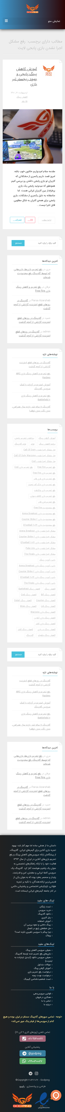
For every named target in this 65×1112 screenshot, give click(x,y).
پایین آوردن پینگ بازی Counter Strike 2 (37, 571)
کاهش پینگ (22, 97)
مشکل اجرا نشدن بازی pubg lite (40, 548)
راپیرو (22, 1086)
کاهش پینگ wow (28, 606)
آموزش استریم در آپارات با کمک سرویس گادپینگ (35, 387)
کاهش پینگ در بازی (46, 629)
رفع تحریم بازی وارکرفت (44, 490)
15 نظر (24, 101)
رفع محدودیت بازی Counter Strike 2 (38, 519)
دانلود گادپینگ (44, 914)
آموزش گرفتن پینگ (47, 438)
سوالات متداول (44, 964)
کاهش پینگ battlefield (29, 589)
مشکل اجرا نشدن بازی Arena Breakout (37, 531)
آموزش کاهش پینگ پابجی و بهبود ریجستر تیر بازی (24, 76)
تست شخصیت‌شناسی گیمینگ (37, 979)
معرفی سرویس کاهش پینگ (38, 950)
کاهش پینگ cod (28, 594)
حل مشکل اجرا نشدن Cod (43, 461)
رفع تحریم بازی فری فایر (44, 478)
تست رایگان (45, 906)
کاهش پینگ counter (45, 600)
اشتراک (18, 220)
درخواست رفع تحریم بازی (39, 972)
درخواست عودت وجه (41, 975)
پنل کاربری (46, 917)
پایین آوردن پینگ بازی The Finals (39, 583)
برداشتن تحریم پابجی (24, 438)
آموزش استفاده (44, 921)
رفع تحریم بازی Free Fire (44, 473)
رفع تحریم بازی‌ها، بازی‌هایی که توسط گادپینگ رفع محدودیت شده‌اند (32, 273)
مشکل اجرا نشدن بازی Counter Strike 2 (37, 536)
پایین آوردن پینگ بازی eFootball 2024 (37, 577)
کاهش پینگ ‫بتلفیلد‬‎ (46, 635)
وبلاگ (48, 935)
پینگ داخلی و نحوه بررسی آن (37, 924)
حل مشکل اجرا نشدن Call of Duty (39, 449)
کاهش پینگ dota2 (23, 600)
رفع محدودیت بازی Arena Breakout (38, 513)
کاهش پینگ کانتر (25, 629)
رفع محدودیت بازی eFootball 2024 (39, 525)
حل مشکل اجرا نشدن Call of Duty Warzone (34, 455)
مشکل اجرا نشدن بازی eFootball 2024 (38, 542)
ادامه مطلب (46, 220)
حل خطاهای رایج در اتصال (39, 928)
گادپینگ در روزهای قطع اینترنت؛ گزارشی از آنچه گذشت (32, 305)
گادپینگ (29, 635)
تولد (32, 444)
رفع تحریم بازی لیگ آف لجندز (41, 484)
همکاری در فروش (43, 997)
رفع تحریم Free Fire (46, 467)
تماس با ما (46, 1001)
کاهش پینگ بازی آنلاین (44, 618)
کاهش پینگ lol (48, 606)
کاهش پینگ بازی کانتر (45, 623)
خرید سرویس (44, 910)
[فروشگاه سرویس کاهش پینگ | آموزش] (32, 8)
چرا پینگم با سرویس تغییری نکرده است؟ (33, 932)
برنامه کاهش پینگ (47, 444)
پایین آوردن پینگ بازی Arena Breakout (37, 565)
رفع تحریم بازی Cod (23, 467)
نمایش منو (54, 21)
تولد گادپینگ (20, 444)
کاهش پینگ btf (48, 594)
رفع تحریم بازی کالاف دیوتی (42, 496)
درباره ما (47, 1004)
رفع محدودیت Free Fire (44, 507)
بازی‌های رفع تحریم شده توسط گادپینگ (33, 953)
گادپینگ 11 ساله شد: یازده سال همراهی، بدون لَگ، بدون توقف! (31, 409)
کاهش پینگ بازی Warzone (43, 612)
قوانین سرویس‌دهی (42, 993)
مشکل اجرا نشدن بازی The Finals (39, 554)
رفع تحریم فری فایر (46, 502)
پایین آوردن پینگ (47, 560)
